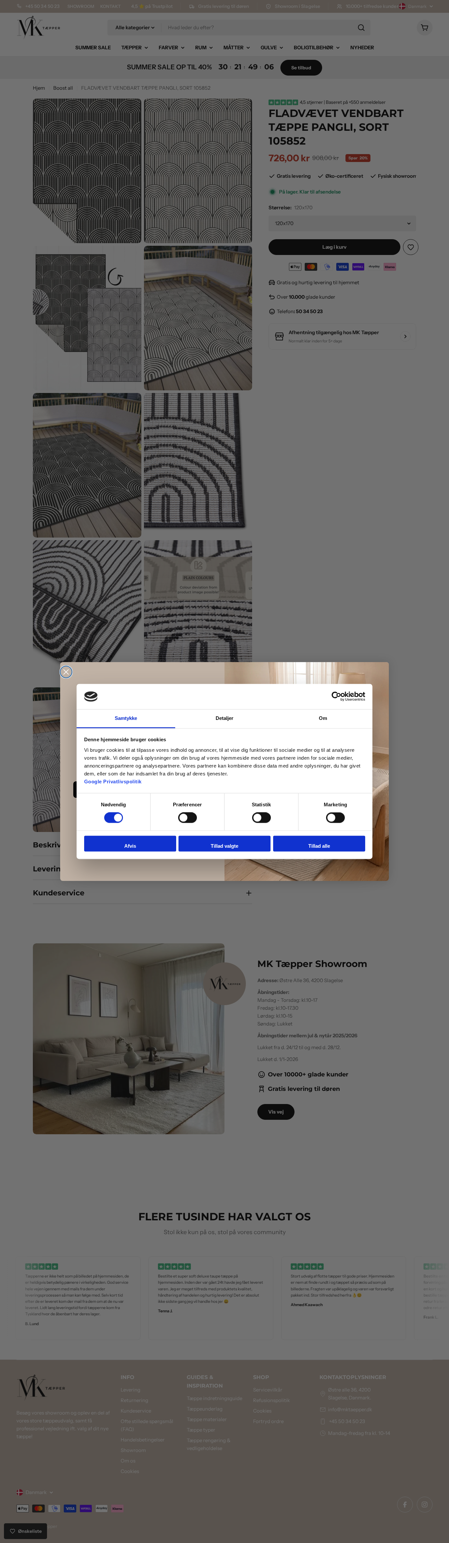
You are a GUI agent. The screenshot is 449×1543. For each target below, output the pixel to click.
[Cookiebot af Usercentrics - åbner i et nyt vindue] (336, 697)
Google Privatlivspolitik (113, 781)
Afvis (130, 846)
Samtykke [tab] (126, 718)
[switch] (187, 818)
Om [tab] (323, 718)
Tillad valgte (224, 846)
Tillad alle (319, 846)
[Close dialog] (66, 672)
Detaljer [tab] (225, 718)
